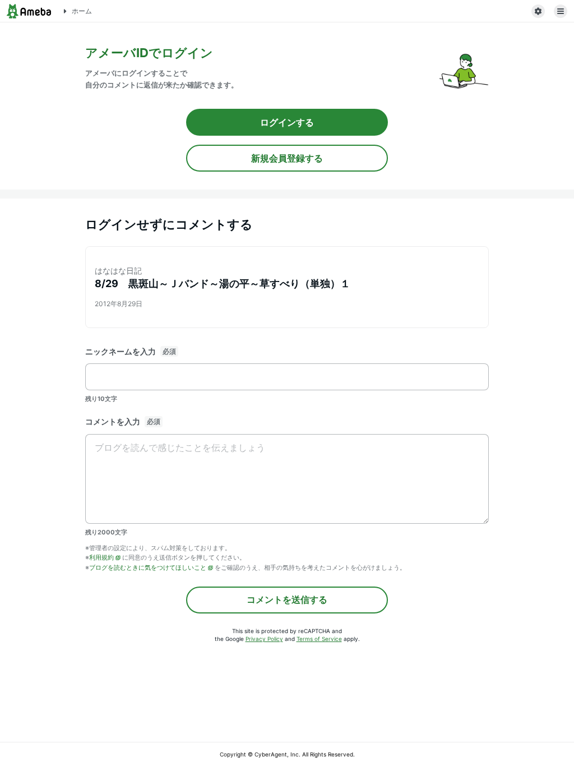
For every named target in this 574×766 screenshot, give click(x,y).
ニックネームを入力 (120, 351)
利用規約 (101, 557)
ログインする (287, 122)
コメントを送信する (287, 599)
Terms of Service (319, 638)
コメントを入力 (112, 421)
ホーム (82, 11)
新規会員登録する (287, 158)
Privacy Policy (264, 638)
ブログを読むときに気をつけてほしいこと (147, 567)
